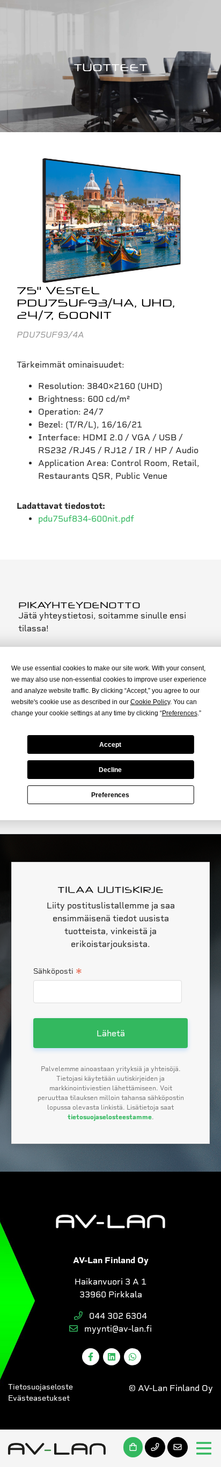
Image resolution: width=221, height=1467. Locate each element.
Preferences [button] (179, 713)
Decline (110, 770)
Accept (110, 744)
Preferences (110, 795)
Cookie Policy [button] (150, 702)
